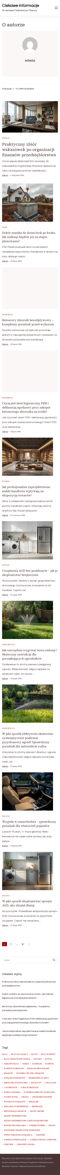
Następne (29, 944)
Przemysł (7, 314)
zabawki (40, 1135)
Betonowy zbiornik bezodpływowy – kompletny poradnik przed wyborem (28, 322)
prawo (25, 1097)
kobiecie (37, 1064)
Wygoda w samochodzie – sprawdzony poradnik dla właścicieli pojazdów (29, 824)
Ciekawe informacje (20, 5)
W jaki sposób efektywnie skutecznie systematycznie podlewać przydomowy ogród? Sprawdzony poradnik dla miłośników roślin (27, 740)
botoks (37, 1059)
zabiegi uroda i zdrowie (43, 1140)
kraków (8, 1073)
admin (5, 175)
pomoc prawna (12, 1092)
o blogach (50, 1083)
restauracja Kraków (15, 1111)
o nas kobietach (29, 1088)
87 (23, 944)
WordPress (40, 1166)
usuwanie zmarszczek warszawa (22, 1130)
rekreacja (37, 1106)
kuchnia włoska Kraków (30, 1073)
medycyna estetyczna (16, 1083)
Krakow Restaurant (38, 1069)
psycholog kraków (14, 1102)
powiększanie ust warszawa (39, 1092)
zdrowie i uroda (26, 1144)
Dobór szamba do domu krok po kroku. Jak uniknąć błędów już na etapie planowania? (29, 237)
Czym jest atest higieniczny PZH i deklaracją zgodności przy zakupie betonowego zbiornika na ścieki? (26, 407)
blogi (34, 1054)
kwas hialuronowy (14, 1078)
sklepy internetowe (15, 1116)
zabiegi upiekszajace (15, 1140)
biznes (6, 481)
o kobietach (10, 1088)
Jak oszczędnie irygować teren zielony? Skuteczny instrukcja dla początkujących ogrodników (29, 654)
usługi (6, 138)
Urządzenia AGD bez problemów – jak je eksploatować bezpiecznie (29, 573)
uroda (51, 1125)
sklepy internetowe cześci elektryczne (26, 1121)
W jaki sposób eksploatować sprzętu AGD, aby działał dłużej (27, 903)
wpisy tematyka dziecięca (18, 1135)
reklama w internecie (16, 1106)
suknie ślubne (37, 1125)
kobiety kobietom (14, 1069)
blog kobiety (48, 1054)
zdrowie (8, 1144)
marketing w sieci (39, 1078)
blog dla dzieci (19, 1054)
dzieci (25, 1064)
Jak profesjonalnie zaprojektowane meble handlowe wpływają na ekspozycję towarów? (26, 491)
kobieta (49, 1064)
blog (5, 1054)
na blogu (36, 1083)
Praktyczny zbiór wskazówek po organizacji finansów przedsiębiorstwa (29, 149)
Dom (4, 227)
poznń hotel (11, 1097)
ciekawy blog (11, 1064)
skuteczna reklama (15, 1125)
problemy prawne (42, 1097)
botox (48, 1059)
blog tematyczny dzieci (17, 1059)
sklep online (37, 1111)
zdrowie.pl (8, 644)
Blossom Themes (10, 1166)
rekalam (33, 1102)
